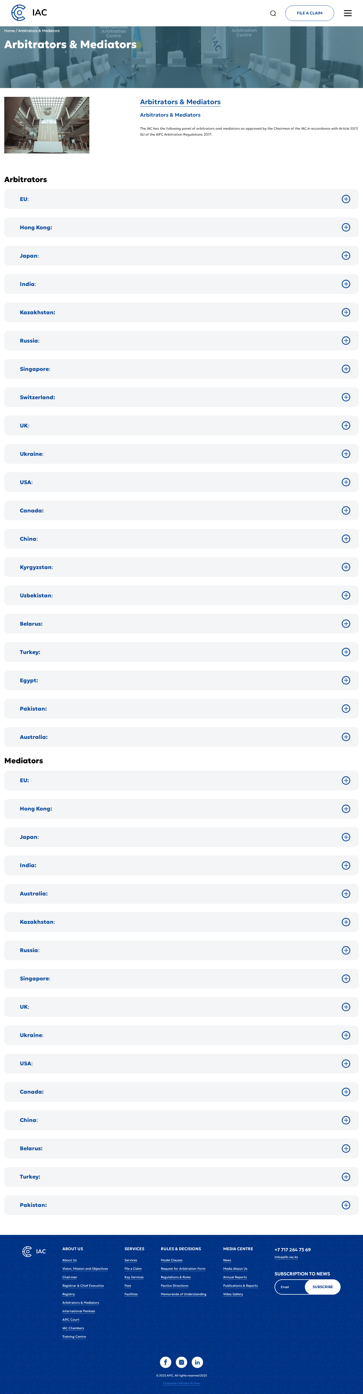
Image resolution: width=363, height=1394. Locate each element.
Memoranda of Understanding (183, 1294)
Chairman (69, 1277)
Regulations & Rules (176, 1277)
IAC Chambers (73, 1328)
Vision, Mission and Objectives (85, 1269)
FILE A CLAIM (309, 13)
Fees (127, 1286)
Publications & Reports (240, 1286)
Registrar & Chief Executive (83, 1286)
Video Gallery (233, 1294)
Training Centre (74, 1337)
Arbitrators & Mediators (180, 102)
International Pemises (78, 1311)
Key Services (133, 1277)
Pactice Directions (174, 1286)
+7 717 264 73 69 (293, 1249)
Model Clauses (171, 1260)
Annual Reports (235, 1277)
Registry (68, 1294)
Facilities (131, 1294)
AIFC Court (70, 1320)
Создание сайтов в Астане (181, 1383)
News (227, 1260)
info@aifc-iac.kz (286, 1257)
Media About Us (235, 1269)
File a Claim (133, 1269)
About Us (69, 1260)
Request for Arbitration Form (183, 1269)
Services (130, 1260)
